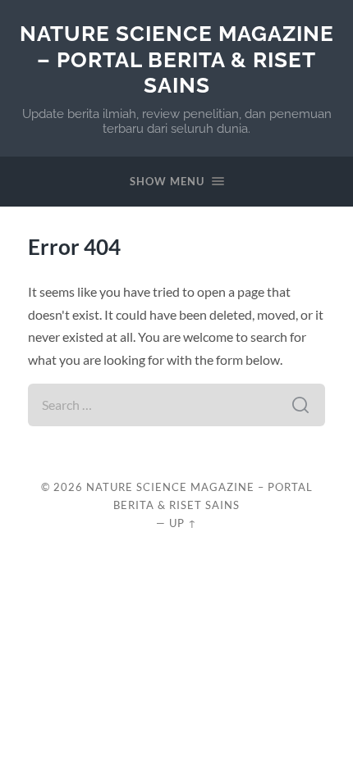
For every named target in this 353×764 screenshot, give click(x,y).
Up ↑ (183, 523)
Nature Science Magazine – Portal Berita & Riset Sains (177, 59)
